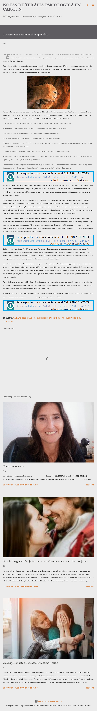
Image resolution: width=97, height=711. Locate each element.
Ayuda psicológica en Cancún (27, 318)
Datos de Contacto (13, 466)
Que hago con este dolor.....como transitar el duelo (30, 662)
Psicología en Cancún (72, 318)
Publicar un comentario (26, 485)
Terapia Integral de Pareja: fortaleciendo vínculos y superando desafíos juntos (45, 561)
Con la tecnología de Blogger (50, 701)
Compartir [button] (8, 322)
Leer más (90, 485)
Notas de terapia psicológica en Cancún (42, 7)
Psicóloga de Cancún (51, 318)
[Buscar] (87, 4)
